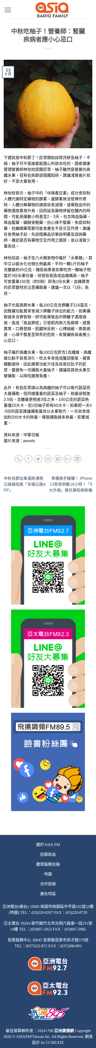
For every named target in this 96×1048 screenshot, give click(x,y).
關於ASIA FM (48, 845)
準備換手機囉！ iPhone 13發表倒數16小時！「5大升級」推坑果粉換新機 (70, 484)
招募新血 (48, 854)
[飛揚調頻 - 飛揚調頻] (52, 9)
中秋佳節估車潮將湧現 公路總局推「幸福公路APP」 (25, 484)
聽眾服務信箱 (48, 864)
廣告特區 (48, 894)
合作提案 (48, 884)
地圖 (48, 874)
